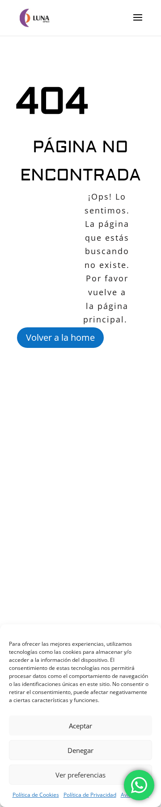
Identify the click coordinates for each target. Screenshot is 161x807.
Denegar (80, 750)
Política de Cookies (36, 795)
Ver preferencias (80, 774)
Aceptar (80, 725)
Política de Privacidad (90, 795)
